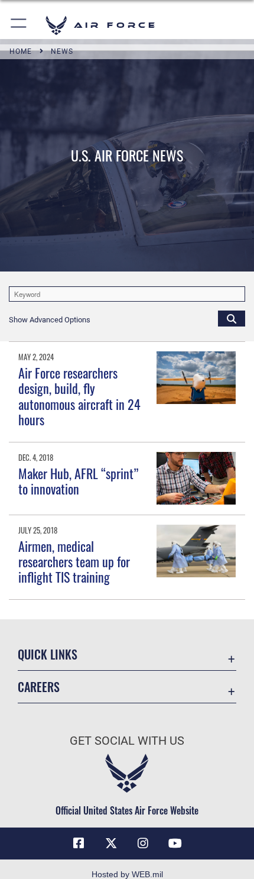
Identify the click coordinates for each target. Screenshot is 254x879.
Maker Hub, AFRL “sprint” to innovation (78, 481)
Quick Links (47, 654)
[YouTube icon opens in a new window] (175, 843)
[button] (19, 25)
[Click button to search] (231, 318)
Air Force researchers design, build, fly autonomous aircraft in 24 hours (79, 396)
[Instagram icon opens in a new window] (143, 843)
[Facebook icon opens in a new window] (78, 843)
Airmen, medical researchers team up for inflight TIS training (74, 562)
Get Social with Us (127, 741)
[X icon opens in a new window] (111, 843)
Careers (39, 687)
